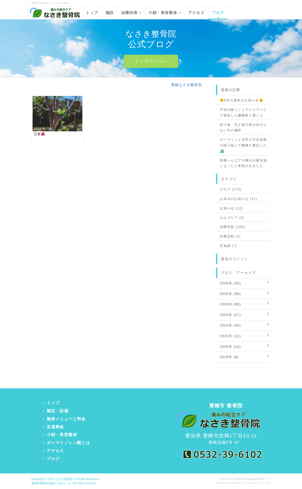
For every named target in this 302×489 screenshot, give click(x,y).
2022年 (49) (230, 325)
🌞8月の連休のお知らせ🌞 (241, 100)
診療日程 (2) (230, 236)
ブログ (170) (231, 189)
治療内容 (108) (232, 227)
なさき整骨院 (63, 479)
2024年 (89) (230, 304)
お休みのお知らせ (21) (238, 199)
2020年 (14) (230, 346)
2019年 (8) (229, 357)
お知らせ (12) (231, 208)
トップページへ (151, 61)
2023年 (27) (230, 315)
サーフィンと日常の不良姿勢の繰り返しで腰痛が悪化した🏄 (243, 145)
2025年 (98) (230, 294)
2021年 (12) (230, 336)
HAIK (268, 482)
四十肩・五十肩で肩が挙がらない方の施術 (243, 127)
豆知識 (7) (228, 246)
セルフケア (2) (232, 218)
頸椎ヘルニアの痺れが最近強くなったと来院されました (243, 163)
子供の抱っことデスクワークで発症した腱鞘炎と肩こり (243, 112)
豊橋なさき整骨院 (186, 85)
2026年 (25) (230, 283)
